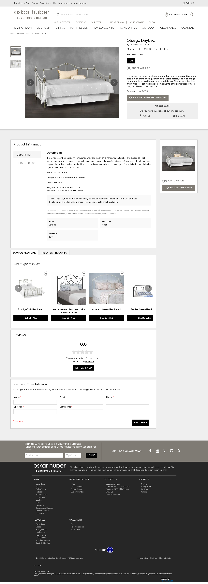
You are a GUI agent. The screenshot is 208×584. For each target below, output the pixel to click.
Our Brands (40, 513)
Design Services (77, 489)
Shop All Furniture (43, 511)
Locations (80, 22)
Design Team (146, 487)
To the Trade (40, 524)
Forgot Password (77, 527)
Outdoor (148, 27)
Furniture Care (41, 532)
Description (24, 154)
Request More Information (149, 97)
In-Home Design (116, 22)
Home (12, 33)
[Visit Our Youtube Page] (157, 451)
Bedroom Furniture (24, 33)
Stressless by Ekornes (44, 508)
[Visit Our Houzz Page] (178, 451)
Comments (66, 407)
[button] (175, 14)
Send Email (141, 422)
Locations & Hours (113, 484)
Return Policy (26, 163)
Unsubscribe (41, 538)
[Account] (191, 14)
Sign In (73, 524)
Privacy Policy (143, 558)
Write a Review (83, 368)
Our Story (97, 22)
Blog (152, 22)
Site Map (153, 558)
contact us (95, 202)
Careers (144, 492)
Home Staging (136, 22)
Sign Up (91, 455)
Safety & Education (43, 543)
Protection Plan (76, 487)
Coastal (187, 27)
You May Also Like (24, 252)
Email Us (180, 116)
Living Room (23, 27)
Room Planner (41, 535)
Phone (110, 397)
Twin (131, 60)
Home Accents (103, 27)
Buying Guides (41, 530)
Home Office (128, 27)
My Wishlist (75, 530)
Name (17, 397)
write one (89, 361)
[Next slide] (148, 288)
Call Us (146, 116)
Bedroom (44, 27)
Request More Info (181, 188)
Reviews (144, 489)
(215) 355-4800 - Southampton (118, 487)
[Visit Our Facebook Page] (150, 451)
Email (63, 397)
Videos (38, 527)
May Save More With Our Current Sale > (147, 49)
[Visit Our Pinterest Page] (171, 451)
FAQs (73, 484)
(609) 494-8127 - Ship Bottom (117, 489)
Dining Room (41, 489)
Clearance (168, 27)
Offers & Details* (165, 558)
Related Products (54, 252)
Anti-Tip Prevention (43, 540)
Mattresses (79, 27)
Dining (60, 27)
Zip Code (18, 407)
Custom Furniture (77, 492)
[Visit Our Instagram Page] (164, 451)
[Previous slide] (18, 288)
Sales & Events (61, 22)
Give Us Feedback (113, 495)
